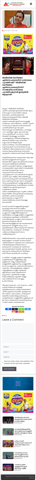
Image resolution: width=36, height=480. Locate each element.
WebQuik (31, 478)
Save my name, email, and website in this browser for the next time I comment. (18, 362)
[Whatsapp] (21, 309)
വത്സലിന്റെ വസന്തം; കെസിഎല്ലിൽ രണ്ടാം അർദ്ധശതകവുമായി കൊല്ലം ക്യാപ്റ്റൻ (21, 455)
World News (19, 434)
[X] (15, 309)
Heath (5, 315)
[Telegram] (28, 309)
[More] (21, 312)
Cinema (18, 446)
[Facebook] (8, 309)
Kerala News (19, 423)
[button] (31, 4)
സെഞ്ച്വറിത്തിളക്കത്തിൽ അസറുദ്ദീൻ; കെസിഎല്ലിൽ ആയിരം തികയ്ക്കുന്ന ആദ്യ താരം (23, 432)
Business (18, 470)
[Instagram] (15, 312)
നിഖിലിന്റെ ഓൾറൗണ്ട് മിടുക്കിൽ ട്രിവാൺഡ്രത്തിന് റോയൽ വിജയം (23, 419)
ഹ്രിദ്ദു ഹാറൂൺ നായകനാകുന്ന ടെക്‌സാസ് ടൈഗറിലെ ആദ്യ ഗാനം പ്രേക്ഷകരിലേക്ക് (23, 444)
